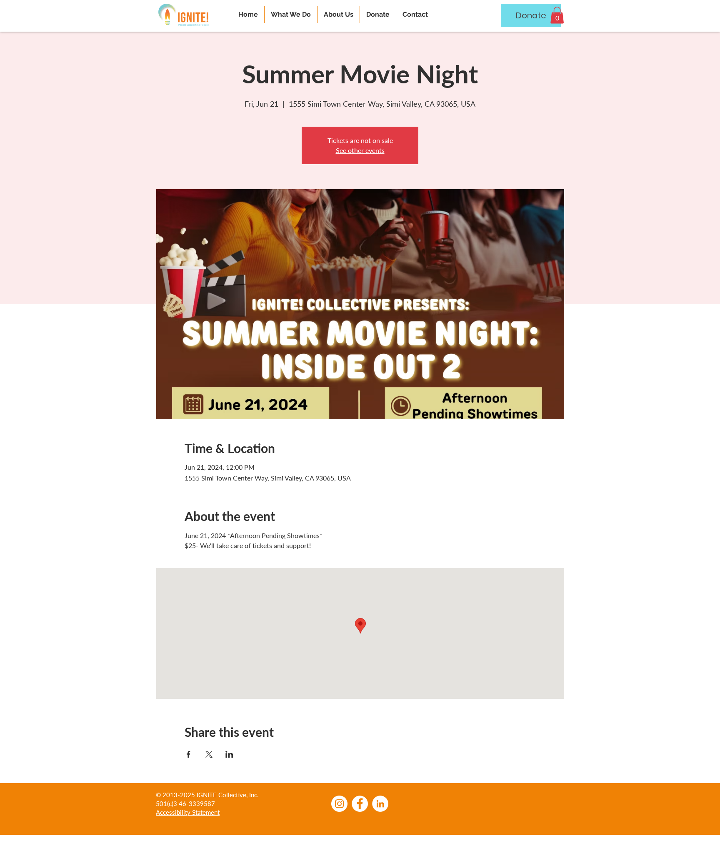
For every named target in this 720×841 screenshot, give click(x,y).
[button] (557, 15)
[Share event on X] (209, 754)
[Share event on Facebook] (188, 754)
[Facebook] (360, 804)
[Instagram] (339, 804)
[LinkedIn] (380, 804)
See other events (360, 150)
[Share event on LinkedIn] (229, 754)
